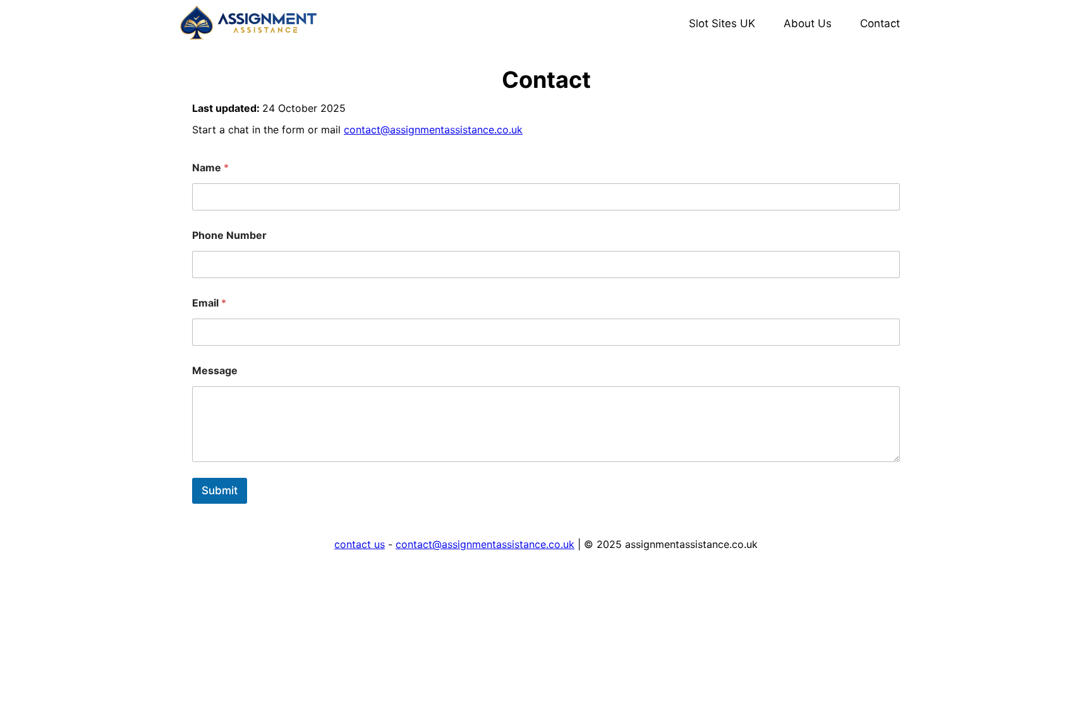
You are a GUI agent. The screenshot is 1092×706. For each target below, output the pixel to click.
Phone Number (229, 235)
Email (209, 303)
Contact (880, 23)
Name (210, 168)
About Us (808, 23)
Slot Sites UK (722, 23)
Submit (220, 490)
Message (215, 371)
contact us (359, 544)
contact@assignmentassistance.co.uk (433, 129)
